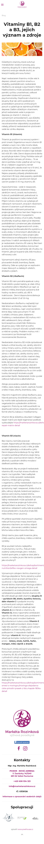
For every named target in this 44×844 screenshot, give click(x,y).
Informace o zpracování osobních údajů (22, 796)
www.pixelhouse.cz (25, 829)
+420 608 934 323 (22, 781)
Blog (4, 15)
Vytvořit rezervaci (23, 742)
